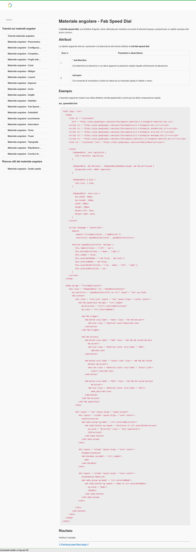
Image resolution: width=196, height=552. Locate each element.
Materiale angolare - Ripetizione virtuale (27, 148)
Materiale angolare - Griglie (21, 95)
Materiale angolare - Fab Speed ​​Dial (25, 107)
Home (9, 19)
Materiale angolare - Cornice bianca (25, 154)
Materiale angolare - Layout (21, 77)
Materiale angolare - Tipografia (23, 142)
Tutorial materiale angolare (21, 36)
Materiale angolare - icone (21, 89)
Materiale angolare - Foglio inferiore (25, 59)
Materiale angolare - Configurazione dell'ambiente (27, 48)
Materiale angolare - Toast (21, 136)
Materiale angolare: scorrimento (24, 118)
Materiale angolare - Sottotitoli (23, 112)
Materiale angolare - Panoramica (24, 42)
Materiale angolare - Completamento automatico (27, 54)
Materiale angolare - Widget (21, 71)
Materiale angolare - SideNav (22, 101)
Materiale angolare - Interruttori (23, 124)
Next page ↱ (82, 544)
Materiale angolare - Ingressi (22, 83)
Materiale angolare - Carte (20, 65)
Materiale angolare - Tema (20, 130)
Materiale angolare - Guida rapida (24, 169)
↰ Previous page (67, 544)
